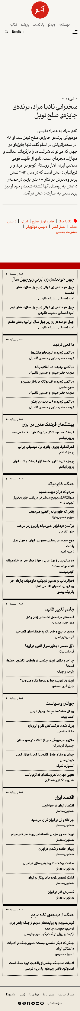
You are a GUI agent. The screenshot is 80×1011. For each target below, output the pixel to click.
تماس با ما (48, 995)
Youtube (42, 1003)
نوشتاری (64, 25)
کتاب (13, 25)
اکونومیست (40, 566)
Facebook (28, 1003)
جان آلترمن (45, 529)
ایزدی (24, 221)
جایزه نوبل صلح (43, 221)
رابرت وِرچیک (40, 666)
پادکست (39, 25)
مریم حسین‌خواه (51, 514)
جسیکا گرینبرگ (45, 743)
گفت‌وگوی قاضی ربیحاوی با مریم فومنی (41, 966)
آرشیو (22, 995)
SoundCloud (37, 1003)
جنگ (73, 227)
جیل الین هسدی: (47, 683)
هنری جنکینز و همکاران (49, 778)
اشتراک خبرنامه (66, 995)
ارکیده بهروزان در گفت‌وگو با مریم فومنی (41, 929)
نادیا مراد (65, 221)
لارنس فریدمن (45, 634)
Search (6, 31)
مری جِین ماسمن (50, 620)
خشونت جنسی (66, 232)
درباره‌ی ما (34, 995)
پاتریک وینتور (42, 587)
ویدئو (51, 25)
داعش (11, 221)
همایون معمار (58, 808)
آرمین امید (43, 546)
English (17, 31)
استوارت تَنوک (45, 760)
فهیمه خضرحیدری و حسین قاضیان (51, 355)
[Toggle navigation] (74, 32)
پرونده (24, 25)
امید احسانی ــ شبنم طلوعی (45, 293)
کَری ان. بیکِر (49, 649)
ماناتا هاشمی (50, 729)
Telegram (33, 1003)
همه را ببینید (16, 274)
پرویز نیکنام (43, 435)
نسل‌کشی (58, 227)
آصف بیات (52, 714)
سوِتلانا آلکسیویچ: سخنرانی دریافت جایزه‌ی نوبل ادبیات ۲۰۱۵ (43, 497)
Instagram (24, 1003)
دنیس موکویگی (36, 227)
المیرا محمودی (40, 949)
